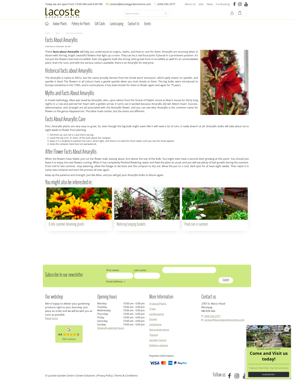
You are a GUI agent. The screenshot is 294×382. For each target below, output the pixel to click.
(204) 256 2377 (212, 316)
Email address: (115, 281)
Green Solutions (85, 375)
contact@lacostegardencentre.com (224, 320)
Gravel (153, 319)
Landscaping (156, 314)
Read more (51, 318)
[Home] (46, 23)
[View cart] (241, 13)
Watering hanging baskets (131, 224)
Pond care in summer (196, 224)
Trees (152, 309)
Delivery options (158, 345)
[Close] (286, 329)
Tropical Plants (157, 303)
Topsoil (153, 335)
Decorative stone (159, 329)
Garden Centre (157, 340)
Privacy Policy (105, 375)
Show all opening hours (110, 328)
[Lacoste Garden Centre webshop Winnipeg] (62, 12)
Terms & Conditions (126, 375)
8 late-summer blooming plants (66, 224)
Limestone (155, 324)
